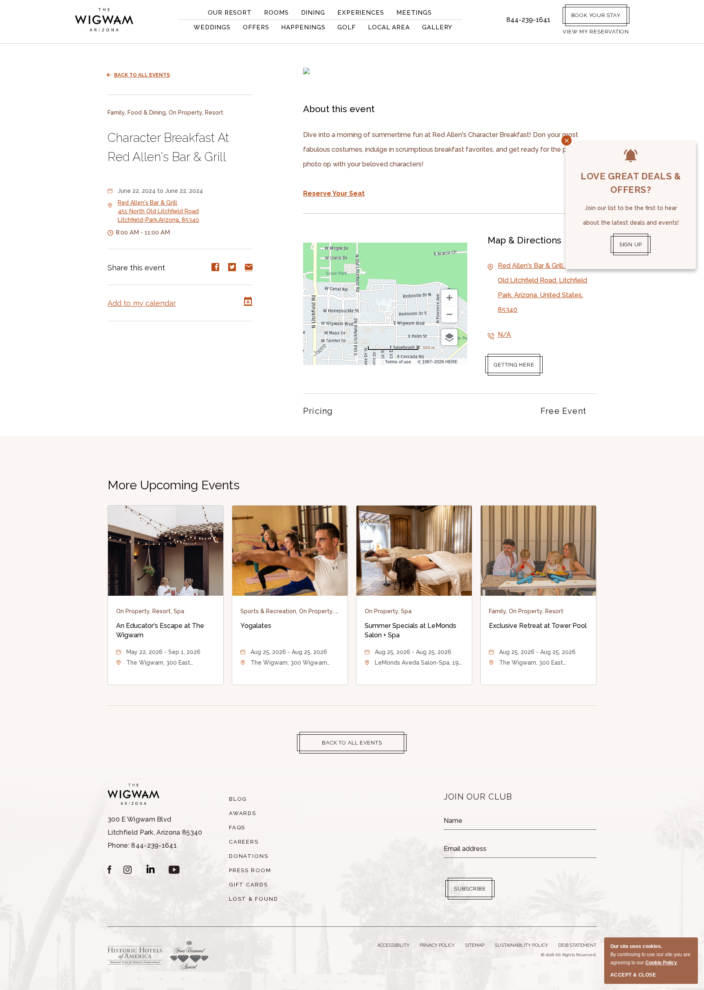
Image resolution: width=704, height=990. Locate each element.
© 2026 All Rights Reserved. (568, 954)
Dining (313, 12)
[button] (596, 31)
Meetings (414, 12)
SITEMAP (474, 945)
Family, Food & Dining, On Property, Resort (165, 112)
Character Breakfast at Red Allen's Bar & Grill (168, 147)
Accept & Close (633, 975)
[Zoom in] (449, 297)
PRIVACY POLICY (437, 945)
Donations (249, 856)
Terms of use (398, 361)
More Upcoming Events (174, 485)
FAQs (237, 827)
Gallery (437, 27)
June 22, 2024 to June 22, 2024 (160, 191)
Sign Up (630, 244)
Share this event (136, 267)
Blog (238, 799)
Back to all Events (142, 75)
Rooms (276, 12)
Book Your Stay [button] (596, 15)
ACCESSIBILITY (393, 945)
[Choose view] (449, 337)
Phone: (155, 832)
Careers (244, 842)
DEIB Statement (577, 945)
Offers (256, 27)
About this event (338, 109)
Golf (346, 27)
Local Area (389, 27)
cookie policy (661, 963)
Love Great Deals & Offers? (631, 183)
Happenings (303, 27)
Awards (243, 813)
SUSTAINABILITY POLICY (521, 945)
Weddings (212, 27)
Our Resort (230, 12)
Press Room (250, 870)
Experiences (360, 12)
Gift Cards (248, 885)
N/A (504, 334)
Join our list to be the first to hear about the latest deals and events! (631, 215)
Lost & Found (253, 899)
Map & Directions (524, 240)
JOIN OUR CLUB (478, 797)
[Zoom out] (449, 314)
